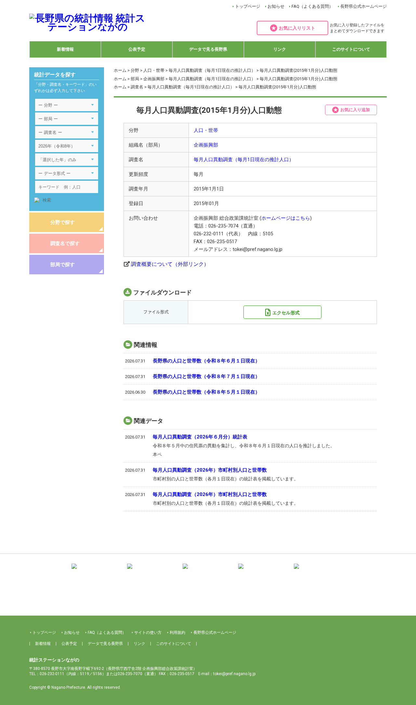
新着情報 (65, 49)
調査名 (137, 87)
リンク (279, 49)
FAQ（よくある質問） (312, 6)
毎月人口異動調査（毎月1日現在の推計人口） (212, 70)
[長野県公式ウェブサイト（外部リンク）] (263, 571)
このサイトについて (351, 49)
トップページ (247, 6)
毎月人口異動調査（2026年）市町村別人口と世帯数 (210, 470)
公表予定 (136, 49)
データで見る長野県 (208, 49)
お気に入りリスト (297, 28)
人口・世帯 (153, 70)
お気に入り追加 (355, 109)
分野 (135, 70)
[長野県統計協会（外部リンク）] (152, 571)
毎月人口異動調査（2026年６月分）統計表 (200, 437)
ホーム (120, 70)
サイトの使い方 (148, 632)
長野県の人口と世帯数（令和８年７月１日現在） (206, 376)
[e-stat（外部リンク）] (319, 571)
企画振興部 (153, 78)
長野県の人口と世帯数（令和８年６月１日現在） (206, 361)
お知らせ (275, 6)
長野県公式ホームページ (363, 6)
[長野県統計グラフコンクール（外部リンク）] (208, 571)
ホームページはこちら (285, 218)
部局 (135, 78)
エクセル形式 (286, 312)
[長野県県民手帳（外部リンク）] (97, 571)
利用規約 (177, 632)
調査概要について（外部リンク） (170, 264)
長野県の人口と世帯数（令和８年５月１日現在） (206, 392)
